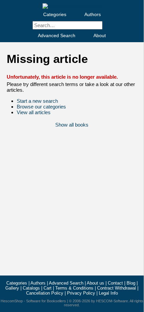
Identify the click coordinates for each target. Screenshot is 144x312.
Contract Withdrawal (116, 288)
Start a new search (37, 101)
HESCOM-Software (112, 301)
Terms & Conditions (74, 288)
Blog (131, 283)
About (99, 35)
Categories (54, 14)
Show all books (71, 125)
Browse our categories (41, 106)
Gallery (12, 288)
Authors (92, 14)
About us (95, 283)
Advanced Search (56, 35)
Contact (115, 283)
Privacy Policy (81, 293)
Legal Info (108, 293)
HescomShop (12, 301)
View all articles (34, 112)
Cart (48, 288)
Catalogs (31, 288)
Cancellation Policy (44, 293)
